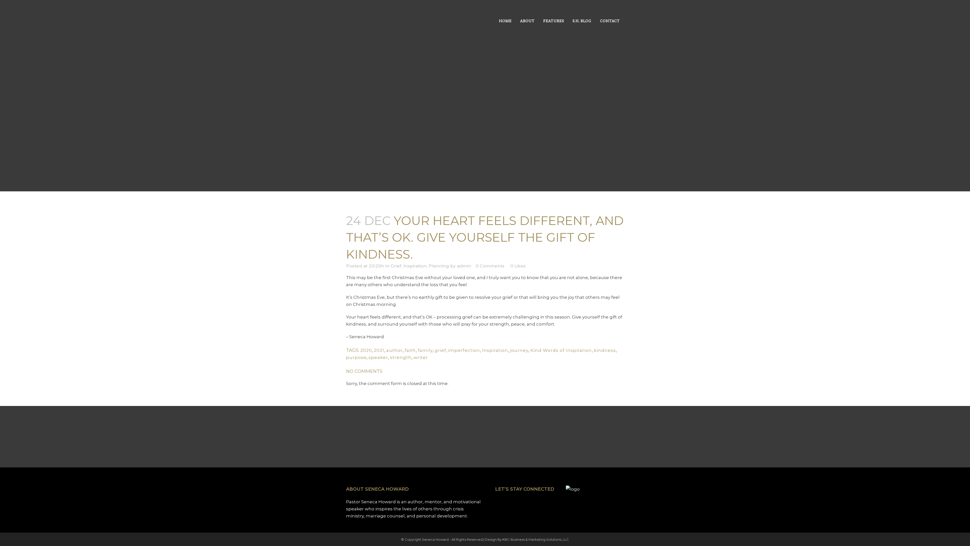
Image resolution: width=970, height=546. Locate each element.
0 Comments (490, 265)
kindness (605, 350)
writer (421, 357)
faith (410, 350)
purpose (356, 357)
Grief (396, 265)
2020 (366, 350)
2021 (379, 350)
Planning (439, 265)
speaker (378, 357)
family (425, 350)
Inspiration (415, 265)
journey (519, 350)
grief (440, 350)
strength (400, 357)
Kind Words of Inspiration (561, 350)
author (394, 350)
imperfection (464, 350)
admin (464, 265)
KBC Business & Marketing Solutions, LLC (535, 539)
